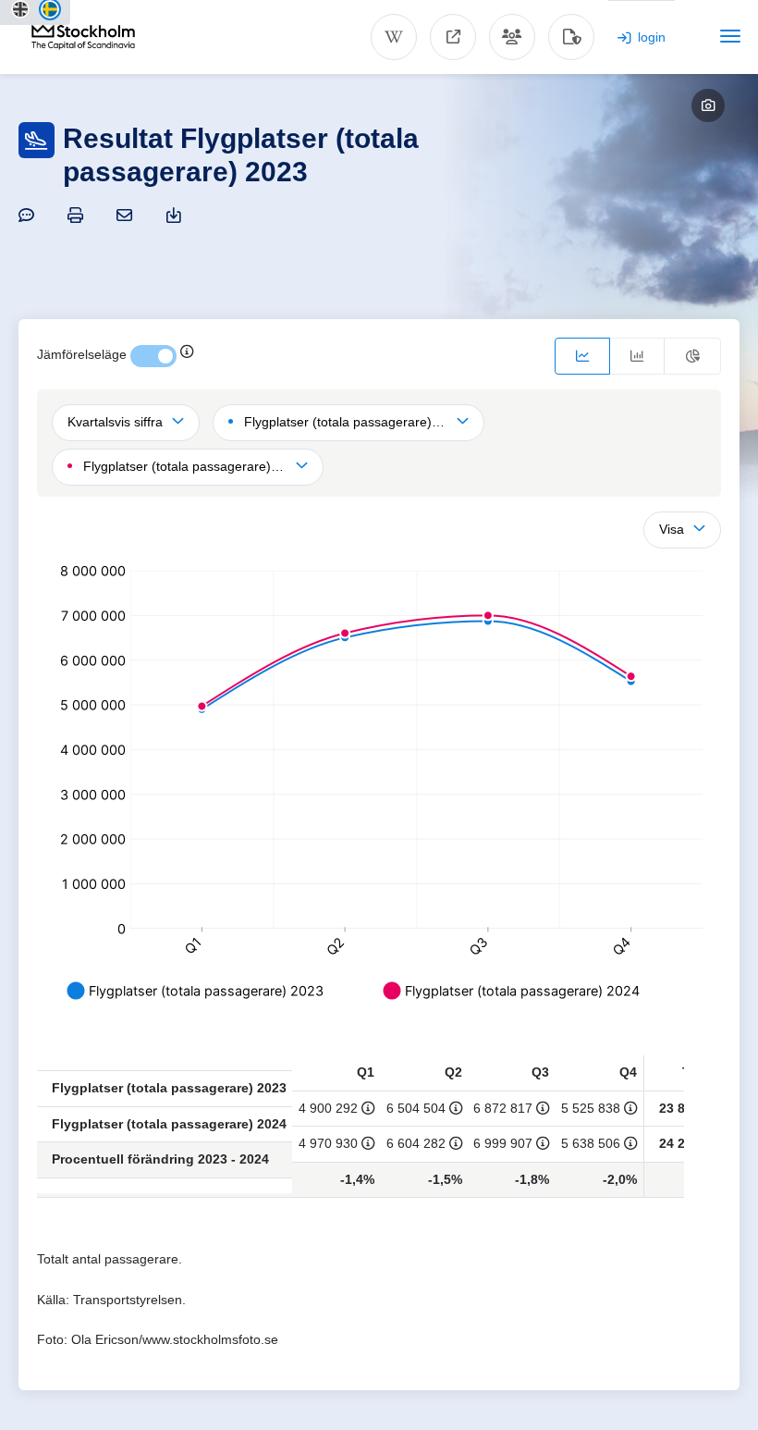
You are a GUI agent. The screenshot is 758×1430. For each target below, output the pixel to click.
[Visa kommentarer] (29, 214)
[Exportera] (176, 214)
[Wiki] (394, 37)
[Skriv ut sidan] (78, 214)
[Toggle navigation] (730, 36)
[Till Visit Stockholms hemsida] (453, 37)
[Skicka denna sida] (127, 214)
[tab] (582, 356)
